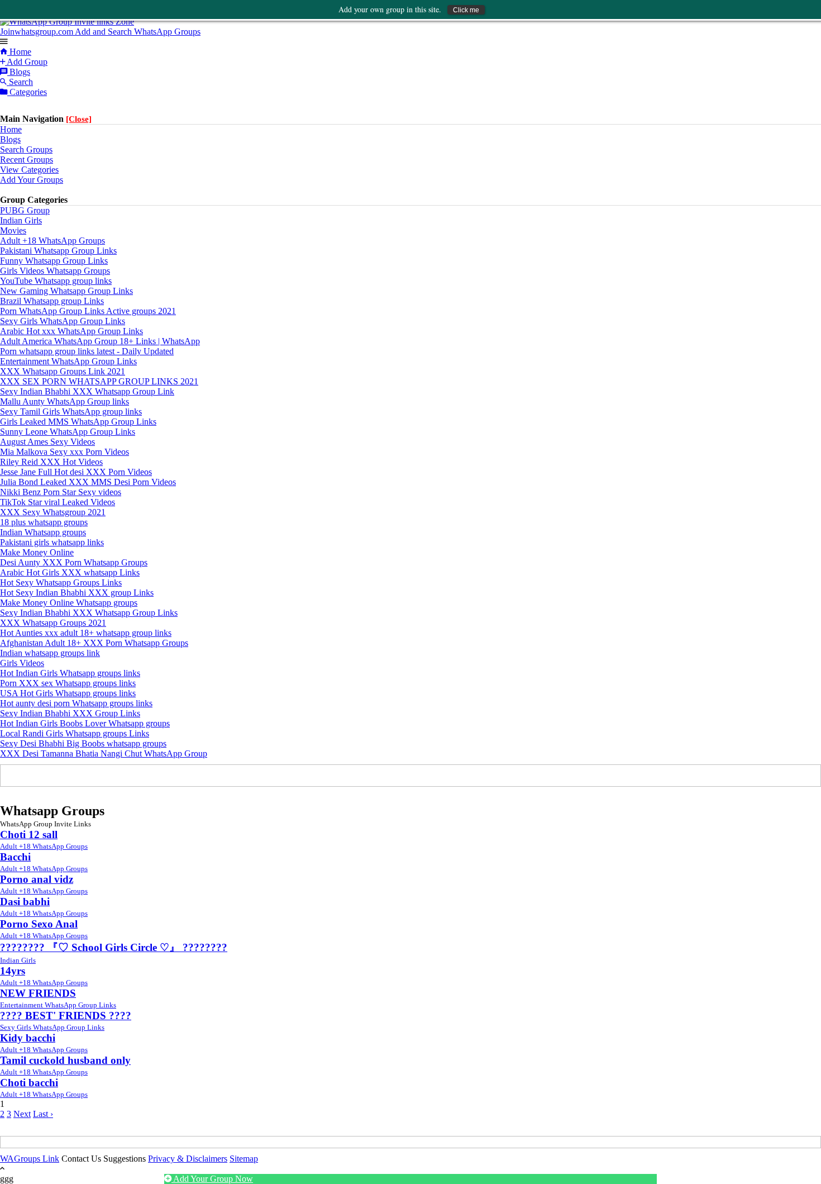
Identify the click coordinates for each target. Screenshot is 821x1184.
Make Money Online (37, 552)
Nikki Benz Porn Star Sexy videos (60, 492)
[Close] (79, 119)
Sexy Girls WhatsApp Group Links (62, 321)
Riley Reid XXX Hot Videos (51, 462)
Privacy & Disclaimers (187, 1158)
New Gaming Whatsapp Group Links (66, 291)
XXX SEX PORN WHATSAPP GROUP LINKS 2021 (99, 381)
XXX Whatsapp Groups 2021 (53, 622)
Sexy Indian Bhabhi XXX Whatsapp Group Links (89, 612)
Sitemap (244, 1158)
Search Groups (26, 149)
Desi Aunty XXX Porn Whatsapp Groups (73, 562)
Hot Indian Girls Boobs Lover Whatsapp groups (85, 723)
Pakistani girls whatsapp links (52, 542)
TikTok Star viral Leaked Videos (57, 502)
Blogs (18, 72)
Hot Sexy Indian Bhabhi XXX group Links (77, 592)
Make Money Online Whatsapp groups (68, 602)
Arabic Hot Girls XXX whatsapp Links (70, 572)
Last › (43, 1114)
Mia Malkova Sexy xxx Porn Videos (64, 452)
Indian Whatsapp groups (43, 532)
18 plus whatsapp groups (44, 522)
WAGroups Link (29, 1158)
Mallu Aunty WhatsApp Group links (64, 401)
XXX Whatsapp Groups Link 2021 (62, 371)
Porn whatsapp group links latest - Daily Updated (87, 351)
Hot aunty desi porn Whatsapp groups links (76, 703)
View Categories (29, 169)
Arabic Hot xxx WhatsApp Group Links (71, 331)
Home (19, 51)
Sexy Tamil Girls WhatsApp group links (71, 411)
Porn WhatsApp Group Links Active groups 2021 (88, 311)
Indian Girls (21, 220)
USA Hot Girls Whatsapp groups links (68, 693)
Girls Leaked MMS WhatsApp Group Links (78, 421)
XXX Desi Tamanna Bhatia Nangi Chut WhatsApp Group (103, 753)
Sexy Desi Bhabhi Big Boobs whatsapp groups (83, 743)
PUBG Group (25, 210)
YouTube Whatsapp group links (56, 281)
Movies (13, 230)
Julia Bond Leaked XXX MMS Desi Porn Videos (88, 482)
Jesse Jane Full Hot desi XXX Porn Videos (76, 472)
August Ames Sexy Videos (47, 441)
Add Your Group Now (212, 1178)
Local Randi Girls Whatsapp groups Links (74, 733)
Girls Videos (22, 663)
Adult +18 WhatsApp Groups (52, 240)
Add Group (26, 61)
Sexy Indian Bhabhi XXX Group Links (70, 713)
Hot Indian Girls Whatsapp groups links (70, 673)
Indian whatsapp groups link (50, 653)
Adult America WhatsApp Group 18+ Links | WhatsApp (100, 341)
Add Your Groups (31, 179)
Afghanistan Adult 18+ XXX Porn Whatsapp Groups (94, 643)
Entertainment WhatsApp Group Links (68, 361)
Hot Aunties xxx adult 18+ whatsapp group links (85, 633)
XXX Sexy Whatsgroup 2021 (53, 512)
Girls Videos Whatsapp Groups (55, 270)
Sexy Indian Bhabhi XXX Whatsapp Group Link (87, 391)
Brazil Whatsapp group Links (52, 301)
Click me (466, 10)
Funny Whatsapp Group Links (54, 260)
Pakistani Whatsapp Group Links (58, 250)
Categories (27, 92)
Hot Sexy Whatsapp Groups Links (61, 582)
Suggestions (124, 1158)
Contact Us (81, 1158)
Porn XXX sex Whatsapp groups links (68, 683)
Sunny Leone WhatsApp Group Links (67, 431)
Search (20, 82)
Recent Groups (26, 159)
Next (22, 1114)
